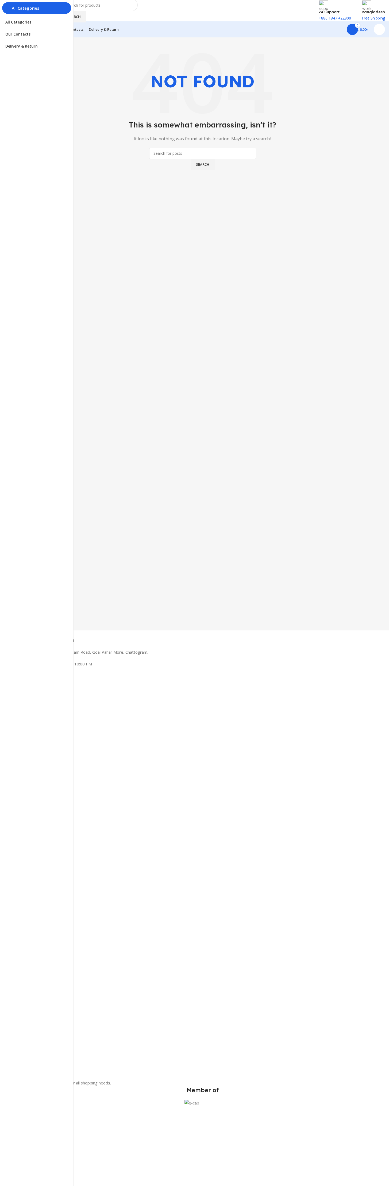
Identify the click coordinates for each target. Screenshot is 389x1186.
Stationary (29, 1155)
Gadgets (27, 1165)
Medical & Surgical (36, 1137)
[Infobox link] (202, 637)
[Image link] (202, 878)
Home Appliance (34, 1146)
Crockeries (29, 1174)
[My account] (379, 29)
